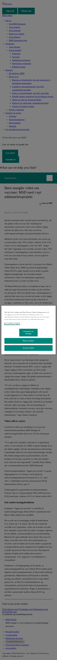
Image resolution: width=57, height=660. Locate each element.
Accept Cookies (28, 348)
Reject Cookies (28, 341)
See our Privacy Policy (12, 324)
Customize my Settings (28, 332)
